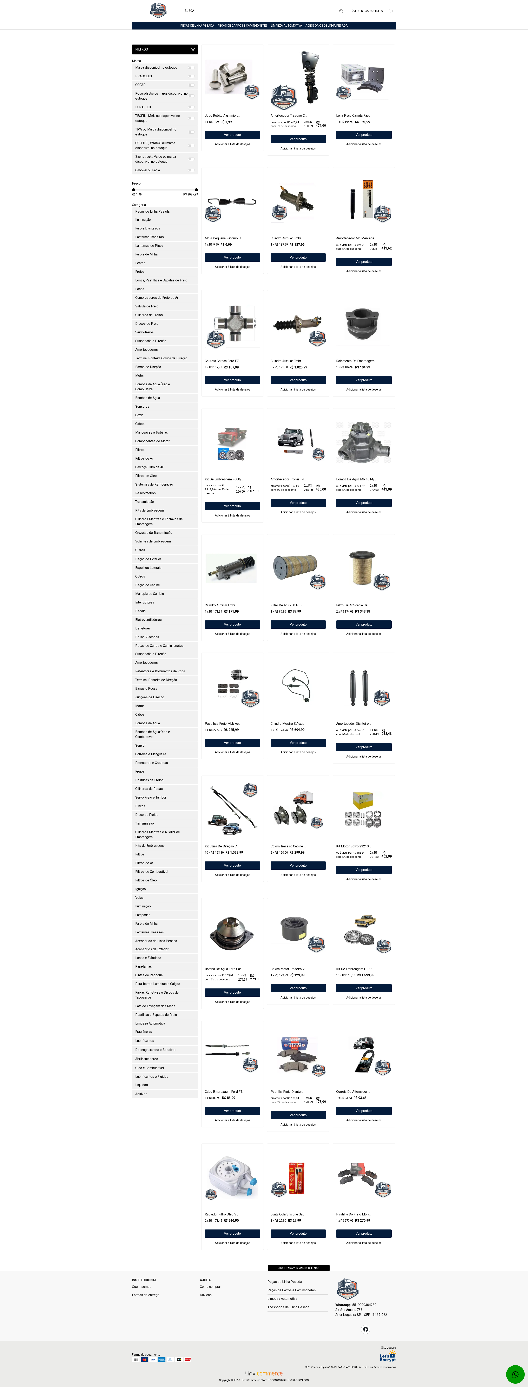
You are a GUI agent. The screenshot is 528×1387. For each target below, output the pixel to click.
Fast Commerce (347, 1290)
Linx (158, 11)
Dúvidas (206, 1295)
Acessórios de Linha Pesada (326, 25)
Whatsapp (515, 1374)
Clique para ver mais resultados (298, 1268)
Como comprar (210, 1287)
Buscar (341, 10)
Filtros (141, 49)
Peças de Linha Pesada (197, 25)
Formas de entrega (145, 1295)
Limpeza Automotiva (286, 25)
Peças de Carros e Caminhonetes (243, 25)
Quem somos (141, 1287)
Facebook (365, 1329)
